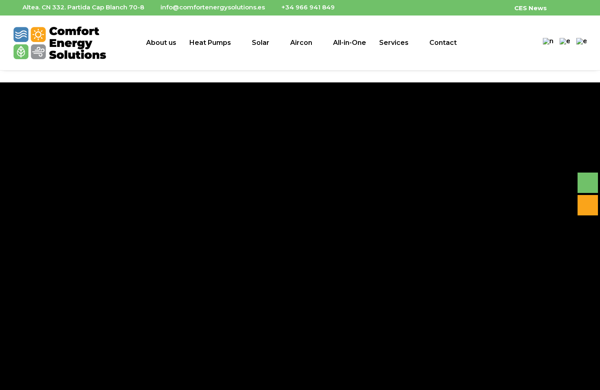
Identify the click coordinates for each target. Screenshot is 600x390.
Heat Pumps (210, 43)
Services (394, 43)
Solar (260, 43)
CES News (530, 8)
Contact (443, 43)
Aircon (301, 43)
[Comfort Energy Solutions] (59, 43)
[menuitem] (535, 8)
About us (161, 43)
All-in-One (349, 43)
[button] (573, 7)
